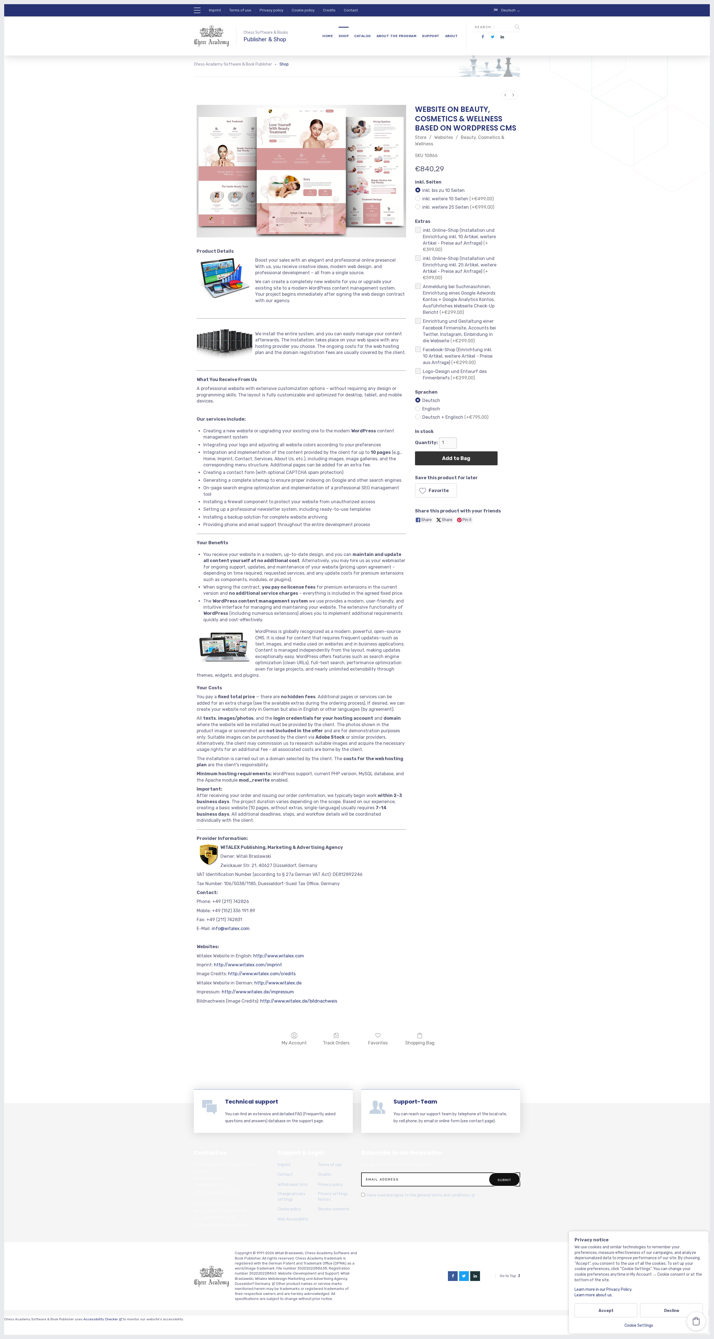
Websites (443, 137)
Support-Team (415, 1102)
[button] (436, 490)
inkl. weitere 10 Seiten (458, 198)
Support (431, 36)
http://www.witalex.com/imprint (248, 964)
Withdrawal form (293, 1184)
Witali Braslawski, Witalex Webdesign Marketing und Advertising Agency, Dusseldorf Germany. (292, 1278)
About (451, 36)
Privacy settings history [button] (333, 1196)
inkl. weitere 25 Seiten (458, 207)
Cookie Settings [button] (638, 1325)
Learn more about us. (593, 1295)
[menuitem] (505, 95)
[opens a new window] (483, 37)
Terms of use (240, 10)
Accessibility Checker (100, 1319)
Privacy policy (271, 10)
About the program (397, 36)
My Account (294, 1043)
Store (420, 137)
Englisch (431, 408)
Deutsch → (510, 10)
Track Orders (336, 1043)
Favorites (378, 1043)
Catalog (362, 36)
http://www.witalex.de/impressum (258, 991)
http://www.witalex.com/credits (262, 973)
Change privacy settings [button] (291, 1196)
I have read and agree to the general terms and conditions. (418, 1195)
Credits (329, 10)
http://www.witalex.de (277, 983)
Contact (351, 10)
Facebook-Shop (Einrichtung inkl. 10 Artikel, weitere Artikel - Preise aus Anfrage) (458, 356)
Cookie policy (303, 10)
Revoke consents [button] (333, 1209)
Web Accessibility (293, 1219)
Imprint (215, 10)
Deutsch (431, 400)
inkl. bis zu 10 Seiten (443, 190)
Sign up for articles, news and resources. (397, 1164)
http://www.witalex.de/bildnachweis (298, 1001)
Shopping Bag (420, 1043)
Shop (344, 36)
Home (327, 36)
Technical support (251, 1102)
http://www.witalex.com (278, 956)
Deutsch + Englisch (455, 417)
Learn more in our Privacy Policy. (603, 1289)
